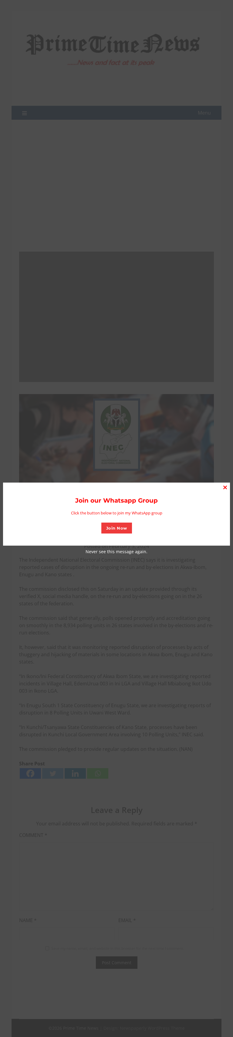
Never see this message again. (116, 551)
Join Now (116, 528)
